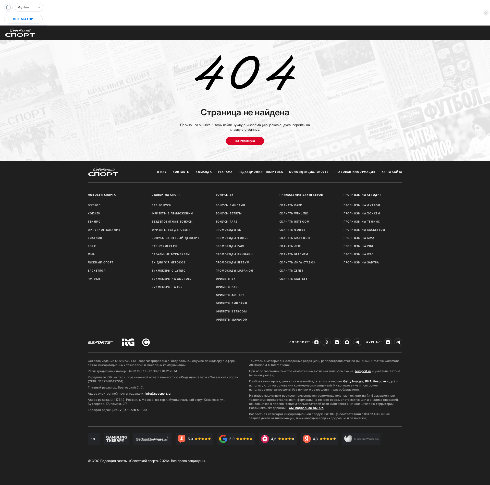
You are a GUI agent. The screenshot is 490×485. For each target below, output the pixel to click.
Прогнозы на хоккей (362, 213)
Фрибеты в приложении (172, 213)
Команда (204, 172)
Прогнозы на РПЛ (358, 246)
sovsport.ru (363, 371)
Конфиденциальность (308, 172)
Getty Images (353, 381)
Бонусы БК (225, 195)
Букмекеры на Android (171, 279)
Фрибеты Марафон (232, 319)
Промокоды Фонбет (233, 238)
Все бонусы (162, 205)
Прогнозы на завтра (361, 262)
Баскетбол (97, 270)
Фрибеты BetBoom (231, 311)
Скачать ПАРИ (290, 205)
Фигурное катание (104, 230)
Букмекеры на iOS (167, 287)
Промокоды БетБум (232, 262)
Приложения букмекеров (301, 195)
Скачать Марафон (294, 238)
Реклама (225, 172)
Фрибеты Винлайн (231, 303)
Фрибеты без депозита (171, 230)
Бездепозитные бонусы (172, 221)
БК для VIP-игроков (169, 262)
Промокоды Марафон (234, 270)
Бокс (92, 246)
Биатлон (95, 238)
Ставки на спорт (166, 195)
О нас (162, 172)
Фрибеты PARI (227, 287)
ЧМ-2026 (94, 279)
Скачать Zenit (291, 270)
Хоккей (94, 213)
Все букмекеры (164, 246)
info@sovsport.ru (157, 393)
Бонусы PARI (226, 221)
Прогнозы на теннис (362, 221)
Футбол (94, 205)
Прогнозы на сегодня (363, 195)
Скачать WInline (293, 213)
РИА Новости (375, 381)
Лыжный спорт (100, 262)
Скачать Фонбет (293, 230)
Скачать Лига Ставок (297, 262)
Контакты (181, 172)
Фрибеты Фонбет (230, 295)
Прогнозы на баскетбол (364, 230)
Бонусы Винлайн (231, 205)
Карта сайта (392, 172)
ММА (91, 254)
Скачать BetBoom (294, 221)
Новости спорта (102, 195)
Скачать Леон (291, 246)
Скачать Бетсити (293, 254)
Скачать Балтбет (293, 279)
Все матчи (23, 19)
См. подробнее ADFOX (306, 408)
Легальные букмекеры (171, 254)
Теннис (94, 221)
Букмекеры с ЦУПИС (168, 270)
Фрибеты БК (226, 279)
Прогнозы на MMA (359, 238)
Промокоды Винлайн (234, 254)
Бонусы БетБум (229, 213)
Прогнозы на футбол (362, 205)
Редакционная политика (261, 172)
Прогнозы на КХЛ (359, 254)
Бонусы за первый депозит (175, 238)
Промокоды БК (228, 230)
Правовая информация (355, 172)
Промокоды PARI (230, 246)
